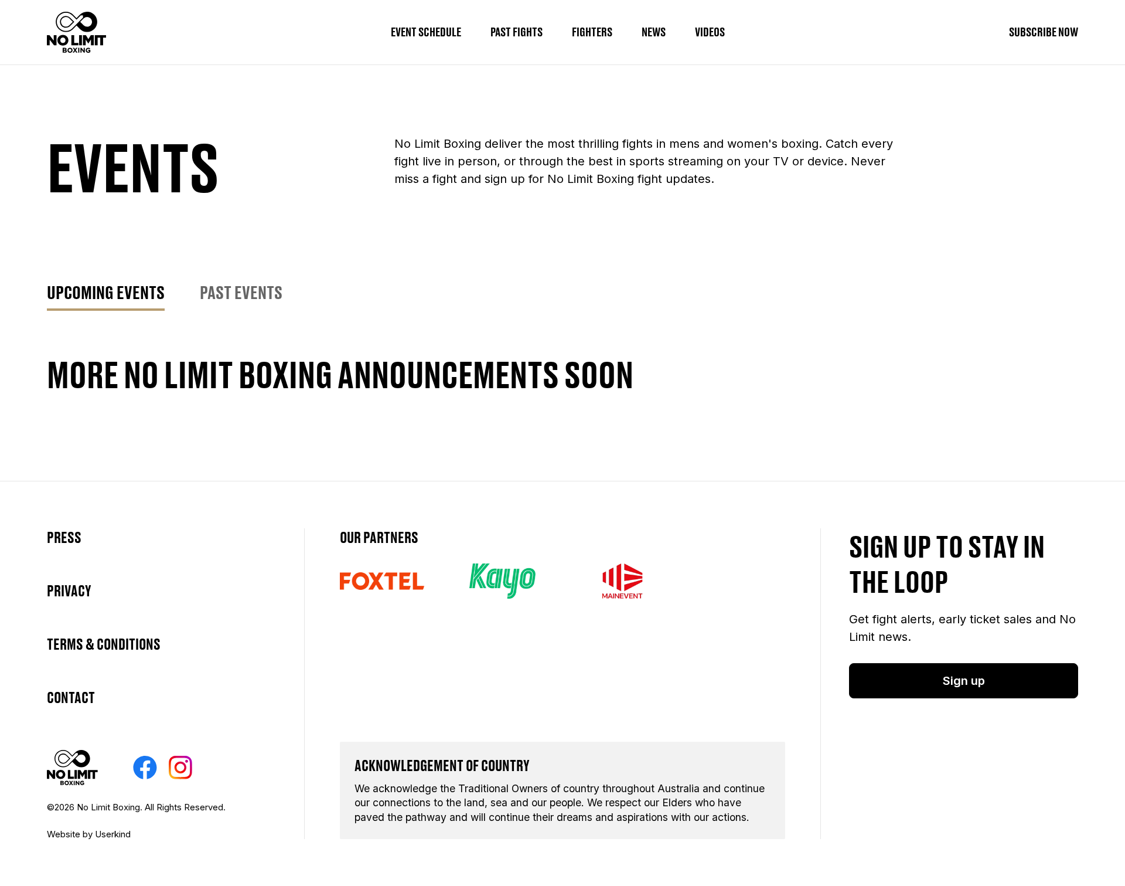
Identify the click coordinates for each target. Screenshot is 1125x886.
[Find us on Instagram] (180, 767)
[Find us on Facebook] (145, 767)
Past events (241, 292)
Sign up (964, 681)
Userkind (113, 834)
